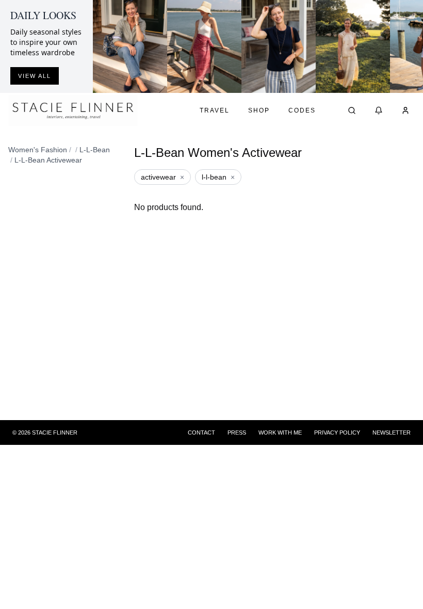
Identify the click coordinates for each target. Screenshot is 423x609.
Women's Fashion (37, 150)
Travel (215, 110)
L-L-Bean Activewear (48, 160)
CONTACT (201, 432)
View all (34, 76)
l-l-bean (218, 177)
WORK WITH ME (280, 432)
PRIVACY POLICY (337, 432)
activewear (162, 177)
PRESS (236, 432)
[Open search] (352, 110)
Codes (302, 110)
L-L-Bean (94, 150)
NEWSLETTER (391, 432)
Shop (259, 110)
